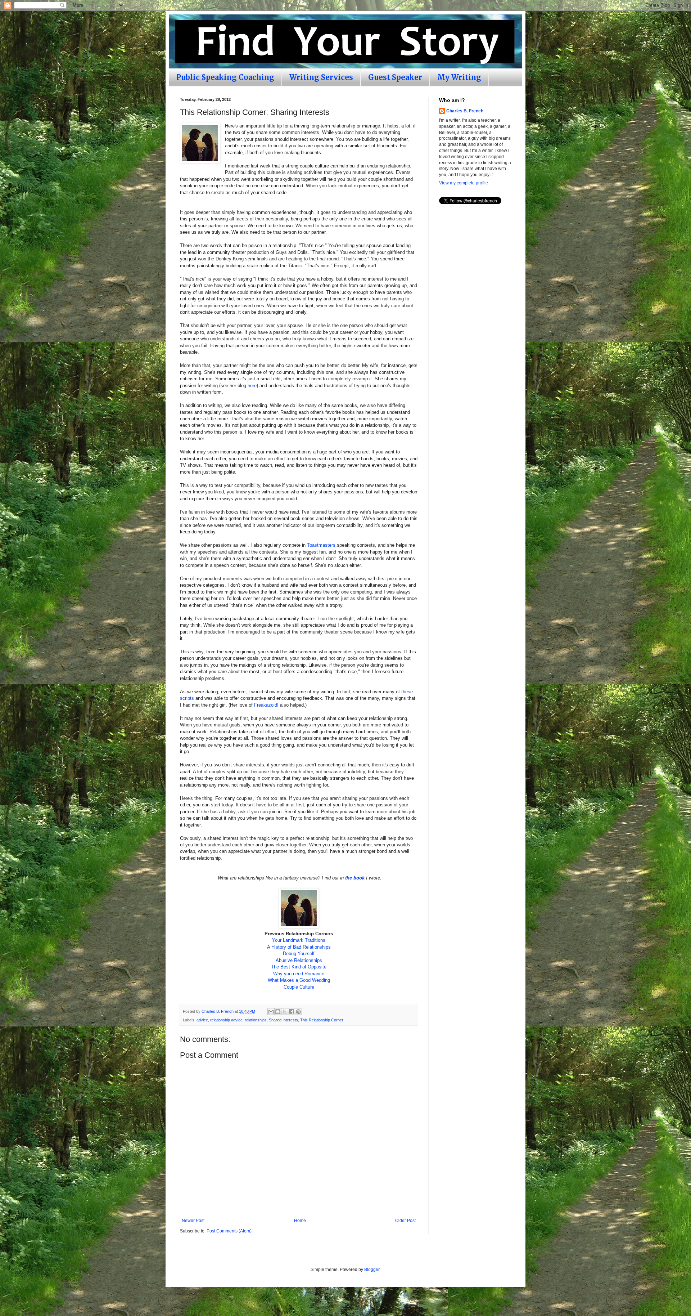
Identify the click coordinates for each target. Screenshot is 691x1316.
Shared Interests (283, 1020)
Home (300, 1220)
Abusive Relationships (299, 960)
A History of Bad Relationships (299, 947)
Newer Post (193, 1220)
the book (355, 878)
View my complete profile (463, 182)
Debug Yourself (299, 953)
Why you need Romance (298, 973)
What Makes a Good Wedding (299, 980)
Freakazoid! (266, 705)
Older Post (405, 1220)
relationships (256, 1020)
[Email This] (271, 1011)
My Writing (459, 77)
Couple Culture (299, 987)
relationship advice (226, 1020)
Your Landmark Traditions (298, 940)
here (252, 385)
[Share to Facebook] (291, 1011)
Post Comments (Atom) (229, 1231)
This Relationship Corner (321, 1020)
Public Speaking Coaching (225, 77)
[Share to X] (284, 1011)
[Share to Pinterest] (298, 1011)
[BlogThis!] (277, 1011)
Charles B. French (464, 110)
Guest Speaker (395, 77)
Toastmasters (321, 545)
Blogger (371, 1269)
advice (202, 1020)
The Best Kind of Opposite (298, 967)
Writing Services (321, 77)
